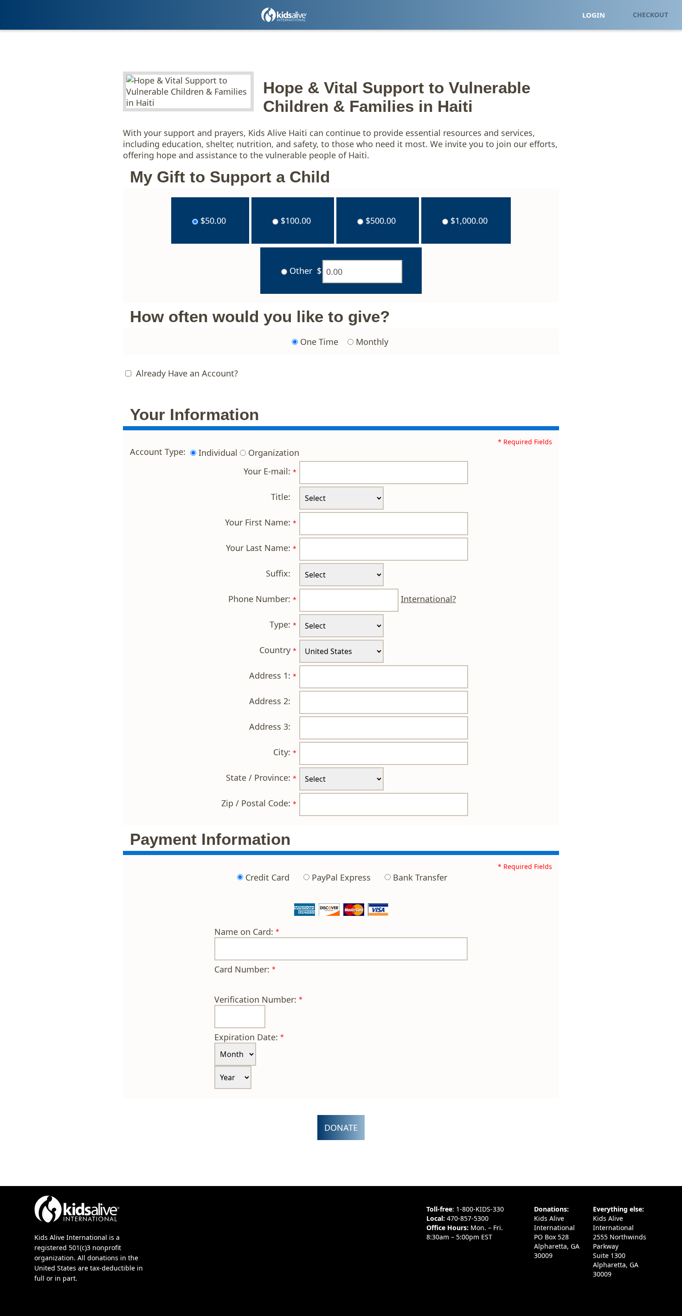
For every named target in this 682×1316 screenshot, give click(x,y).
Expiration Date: (246, 1037)
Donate (341, 1127)
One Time (319, 341)
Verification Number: (255, 999)
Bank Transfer (420, 877)
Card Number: (242, 969)
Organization (273, 453)
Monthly (372, 341)
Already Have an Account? (187, 373)
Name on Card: (243, 931)
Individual (218, 453)
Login (593, 14)
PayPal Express (341, 877)
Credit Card (267, 877)
